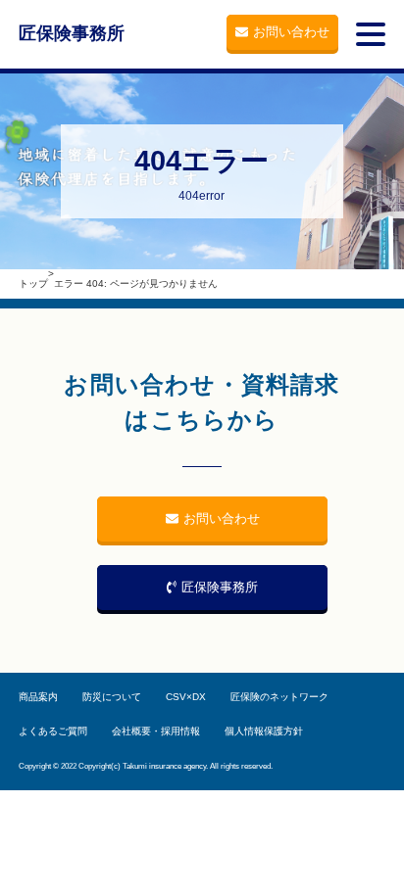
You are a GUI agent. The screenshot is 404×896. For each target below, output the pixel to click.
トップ (33, 283)
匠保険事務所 (72, 33)
